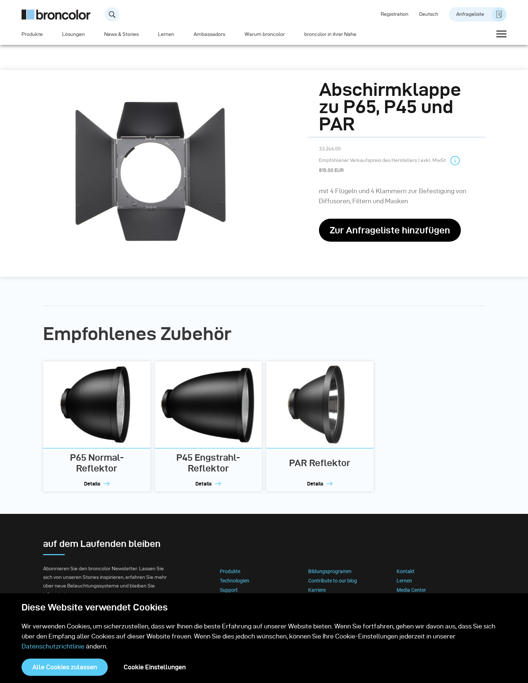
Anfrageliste (470, 14)
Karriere (317, 590)
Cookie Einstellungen (155, 667)
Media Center (411, 590)
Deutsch (428, 14)
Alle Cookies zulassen (64, 667)
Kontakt (405, 571)
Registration (394, 14)
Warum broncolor (265, 34)
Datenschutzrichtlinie (53, 646)
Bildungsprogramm (329, 571)
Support (229, 590)
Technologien (234, 581)
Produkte (32, 34)
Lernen (166, 34)
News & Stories (121, 34)
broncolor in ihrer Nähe (330, 34)
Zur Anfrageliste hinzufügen (390, 230)
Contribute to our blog (332, 581)
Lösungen (73, 34)
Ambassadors (209, 34)
